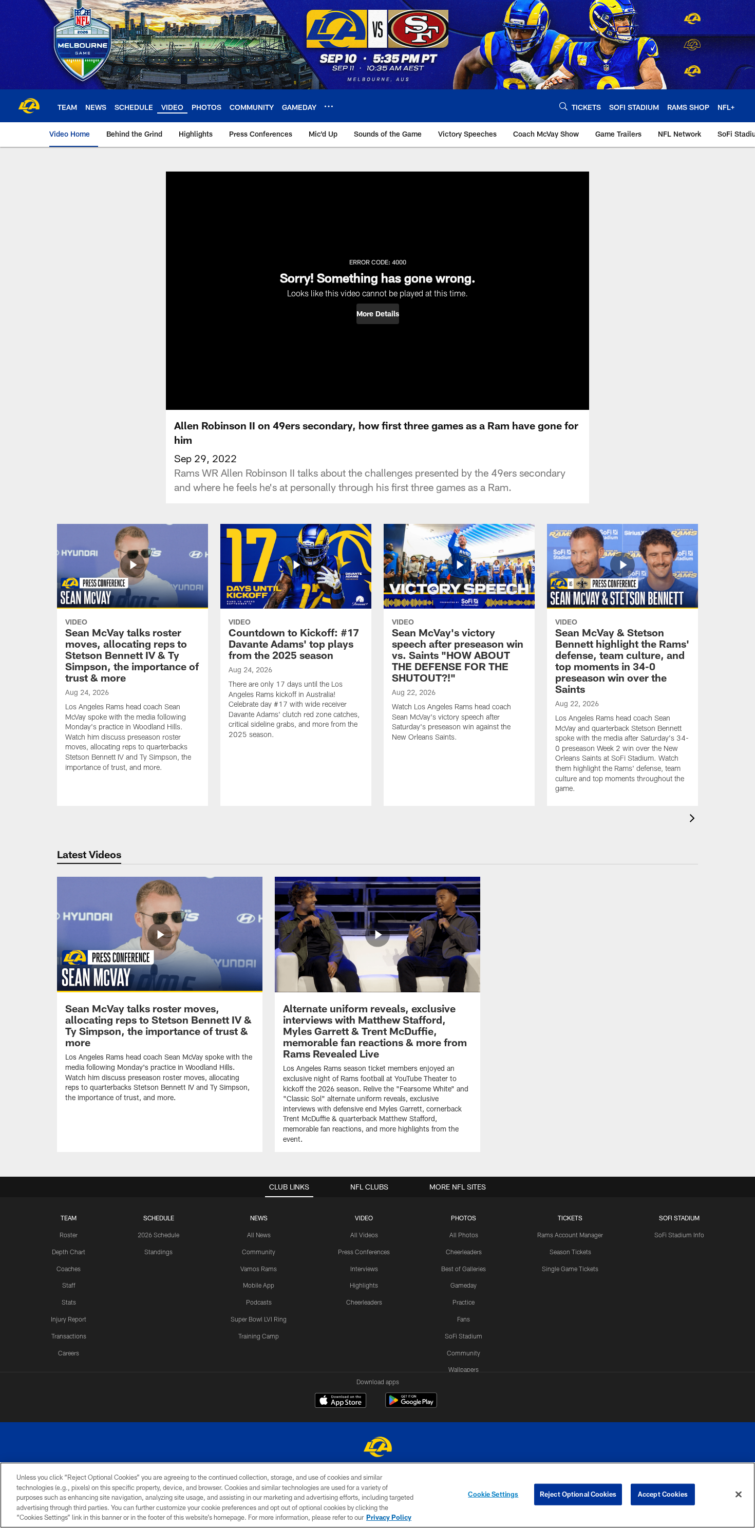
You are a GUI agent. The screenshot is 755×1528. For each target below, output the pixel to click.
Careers (68, 1352)
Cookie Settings (493, 1494)
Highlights (364, 1285)
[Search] (563, 106)
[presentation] (694, 819)
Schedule (158, 1217)
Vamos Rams (258, 1268)
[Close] (738, 1494)
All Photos (463, 1234)
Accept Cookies (663, 1494)
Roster (69, 1234)
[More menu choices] (329, 106)
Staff (69, 1285)
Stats (69, 1302)
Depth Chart (68, 1251)
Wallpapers (463, 1369)
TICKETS (570, 1217)
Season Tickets (570, 1251)
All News (259, 1234)
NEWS (259, 1217)
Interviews (364, 1268)
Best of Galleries (463, 1268)
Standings (158, 1251)
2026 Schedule (158, 1234)
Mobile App (258, 1285)
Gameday (463, 1285)
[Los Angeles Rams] (377, 1448)
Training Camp (258, 1336)
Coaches (68, 1268)
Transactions (68, 1336)
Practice (463, 1302)
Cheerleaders (364, 1302)
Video (364, 1217)
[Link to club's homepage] (28, 105)
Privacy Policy (388, 1517)
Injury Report (68, 1319)
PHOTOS (463, 1217)
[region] (377, 1495)
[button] (377, 314)
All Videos (364, 1234)
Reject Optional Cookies (578, 1494)
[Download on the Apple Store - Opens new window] (340, 1401)
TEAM (69, 1217)
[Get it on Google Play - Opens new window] (411, 1405)
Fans (463, 1319)
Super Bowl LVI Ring (259, 1319)
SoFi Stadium (463, 1336)
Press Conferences (364, 1251)
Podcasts (259, 1302)
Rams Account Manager (570, 1234)
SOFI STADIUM (679, 1217)
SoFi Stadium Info (679, 1234)
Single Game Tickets (570, 1268)
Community (258, 1251)
